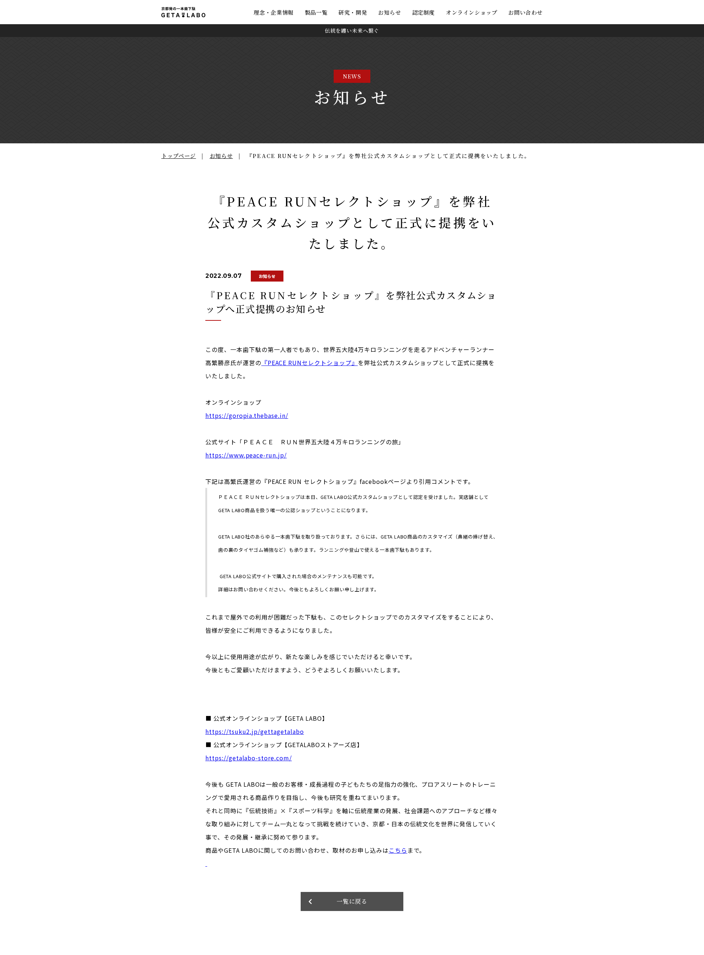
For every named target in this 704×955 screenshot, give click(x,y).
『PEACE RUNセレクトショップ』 (309, 362)
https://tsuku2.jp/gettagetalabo (254, 731)
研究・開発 (352, 12)
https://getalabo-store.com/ (248, 757)
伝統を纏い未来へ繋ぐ (352, 30)
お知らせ (389, 12)
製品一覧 (316, 12)
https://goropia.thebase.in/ (246, 415)
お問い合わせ (525, 12)
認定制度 (423, 12)
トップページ (178, 155)
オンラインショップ (471, 12)
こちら (398, 850)
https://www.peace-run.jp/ (246, 455)
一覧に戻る (352, 901)
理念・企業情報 (274, 12)
